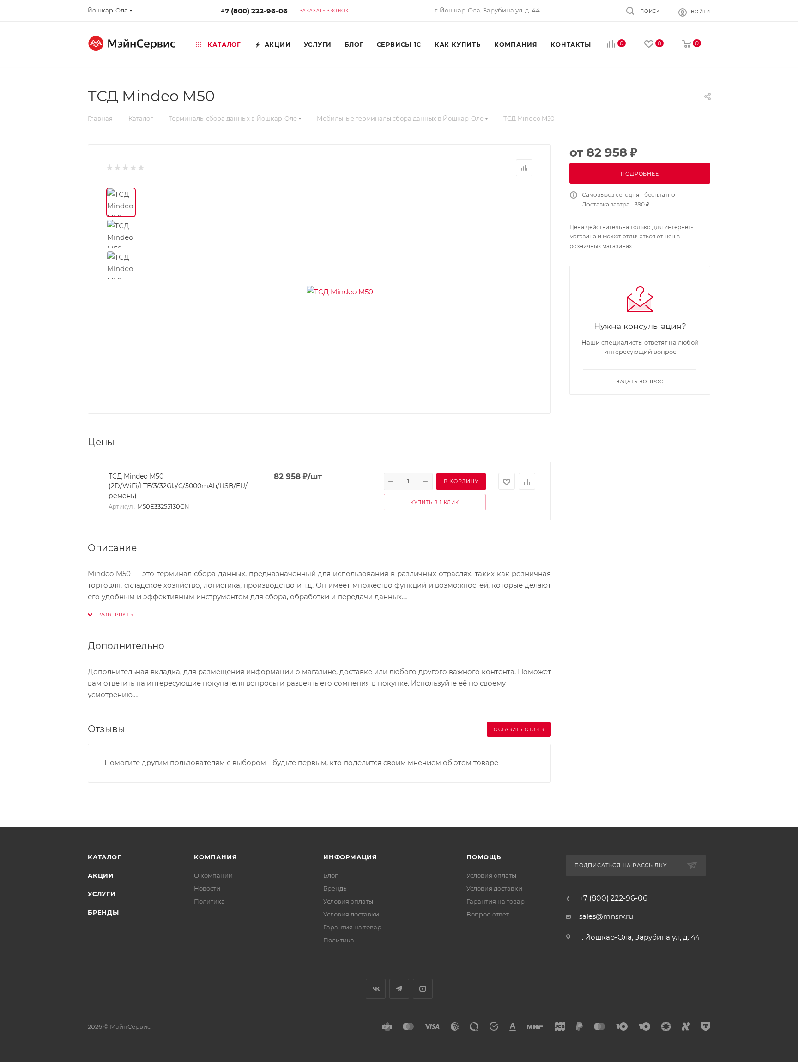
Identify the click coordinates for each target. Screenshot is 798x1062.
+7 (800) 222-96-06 (254, 10)
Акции (101, 875)
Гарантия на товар (352, 927)
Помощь (483, 857)
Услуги (102, 894)
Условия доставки (351, 914)
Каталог (104, 857)
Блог (330, 875)
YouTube (423, 989)
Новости (207, 888)
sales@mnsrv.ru (606, 916)
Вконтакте (376, 989)
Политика (209, 901)
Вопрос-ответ (487, 914)
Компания (215, 857)
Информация (350, 857)
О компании (213, 875)
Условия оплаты (348, 901)
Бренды (103, 912)
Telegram (399, 989)
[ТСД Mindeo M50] (340, 291)
